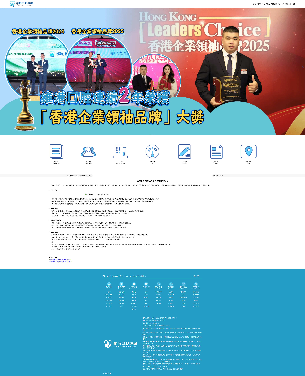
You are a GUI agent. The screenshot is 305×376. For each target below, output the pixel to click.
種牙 (109, 292)
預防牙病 (159, 294)
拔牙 (146, 300)
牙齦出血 (171, 294)
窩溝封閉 (196, 294)
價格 (293, 4)
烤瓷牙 (134, 297)
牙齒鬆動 (171, 303)
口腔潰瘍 (146, 306)
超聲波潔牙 (183, 297)
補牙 (146, 292)
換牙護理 (196, 303)
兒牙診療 (196, 306)
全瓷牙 (134, 294)
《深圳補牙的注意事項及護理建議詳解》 (60, 259)
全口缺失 (109, 306)
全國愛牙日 (158, 292)
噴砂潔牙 (183, 300)
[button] (2, 67)
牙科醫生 (267, 4)
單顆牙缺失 (109, 294)
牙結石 (183, 303)
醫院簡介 (260, 4)
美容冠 (134, 292)
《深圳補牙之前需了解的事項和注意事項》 (61, 261)
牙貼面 (134, 309)
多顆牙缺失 (109, 300)
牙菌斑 (183, 306)
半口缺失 (109, 303)
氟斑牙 (134, 300)
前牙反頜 (121, 294)
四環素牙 (134, 303)
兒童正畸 (196, 297)
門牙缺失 (109, 297)
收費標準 (281, 4)
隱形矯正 (121, 292)
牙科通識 (89, 176)
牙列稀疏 (121, 303)
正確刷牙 (159, 297)
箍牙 (121, 306)
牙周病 (171, 300)
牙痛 (146, 303)
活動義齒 (134, 306)
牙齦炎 (171, 297)
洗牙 (183, 294)
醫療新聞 (274, 4)
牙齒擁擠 (121, 297)
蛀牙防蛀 (196, 292)
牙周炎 (171, 292)
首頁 (254, 4)
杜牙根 (146, 297)
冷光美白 (183, 292)
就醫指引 (288, 4)
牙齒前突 (121, 300)
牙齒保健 (82, 176)
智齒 (146, 294)
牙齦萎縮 (171, 306)
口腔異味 (159, 303)
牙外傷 (196, 300)
